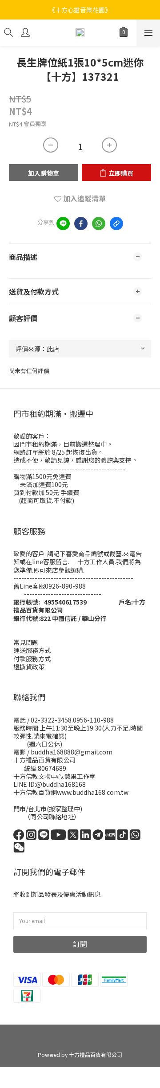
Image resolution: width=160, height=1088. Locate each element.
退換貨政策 (28, 666)
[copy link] (116, 223)
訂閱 (80, 944)
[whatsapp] (98, 223)
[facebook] (81, 223)
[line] (63, 223)
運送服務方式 (32, 650)
